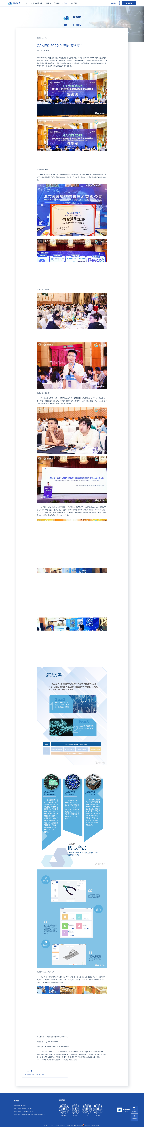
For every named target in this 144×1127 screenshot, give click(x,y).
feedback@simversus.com (26, 1111)
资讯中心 (65, 3)
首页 (27, 3)
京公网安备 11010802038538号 (92, 1125)
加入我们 (74, 3)
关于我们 (56, 3)
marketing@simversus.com (26, 1108)
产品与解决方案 (36, 3)
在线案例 (48, 3)
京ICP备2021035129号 (76, 1125)
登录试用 (129, 3)
